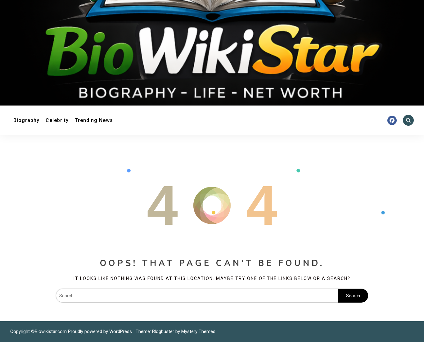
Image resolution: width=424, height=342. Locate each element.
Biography (26, 120)
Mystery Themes (198, 331)
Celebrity (57, 120)
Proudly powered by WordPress (100, 331)
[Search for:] (197, 296)
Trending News (94, 120)
